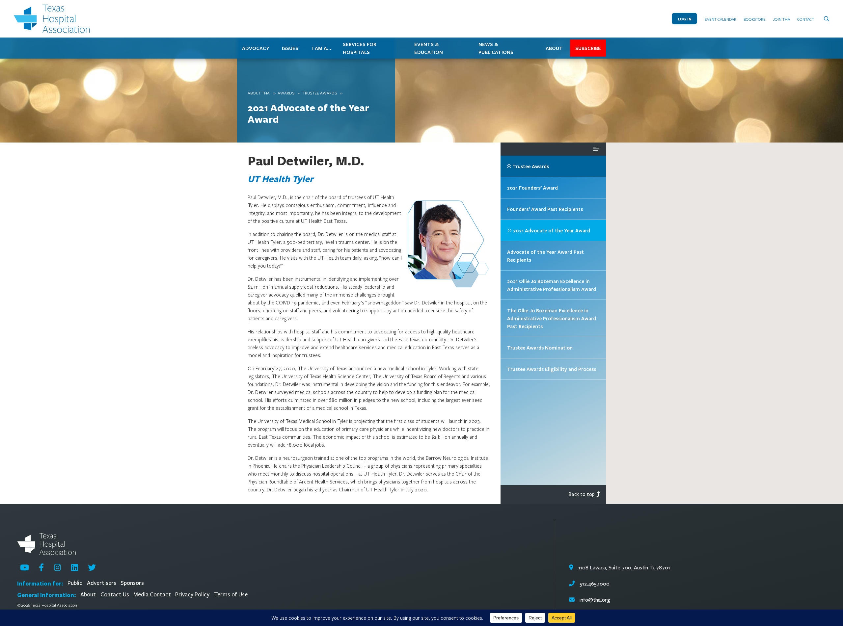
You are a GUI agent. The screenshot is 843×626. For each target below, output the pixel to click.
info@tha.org (595, 600)
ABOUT (554, 48)
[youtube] (24, 567)
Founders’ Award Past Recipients (545, 209)
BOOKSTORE (755, 19)
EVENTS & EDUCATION (428, 48)
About (88, 594)
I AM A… (321, 48)
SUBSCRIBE (588, 48)
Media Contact (152, 594)
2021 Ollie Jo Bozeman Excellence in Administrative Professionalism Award (551, 285)
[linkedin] (74, 567)
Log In (685, 19)
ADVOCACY (255, 48)
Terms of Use (231, 594)
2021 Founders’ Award (532, 187)
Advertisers (101, 583)
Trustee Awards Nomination (540, 347)
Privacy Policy (192, 594)
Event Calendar (720, 19)
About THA (259, 92)
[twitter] (92, 567)
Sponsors (132, 583)
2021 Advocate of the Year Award (308, 113)
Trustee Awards (320, 92)
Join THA (781, 19)
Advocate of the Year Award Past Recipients (545, 255)
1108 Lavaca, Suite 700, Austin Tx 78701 (623, 567)
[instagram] (57, 567)
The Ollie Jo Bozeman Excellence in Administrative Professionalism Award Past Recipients (551, 318)
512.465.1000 (593, 584)
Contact (805, 19)
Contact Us (114, 594)
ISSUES (290, 48)
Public (75, 583)
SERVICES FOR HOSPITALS (359, 48)
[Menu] (596, 149)
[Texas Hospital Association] (53, 19)
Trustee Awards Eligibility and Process (551, 369)
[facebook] (41, 567)
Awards (286, 92)
